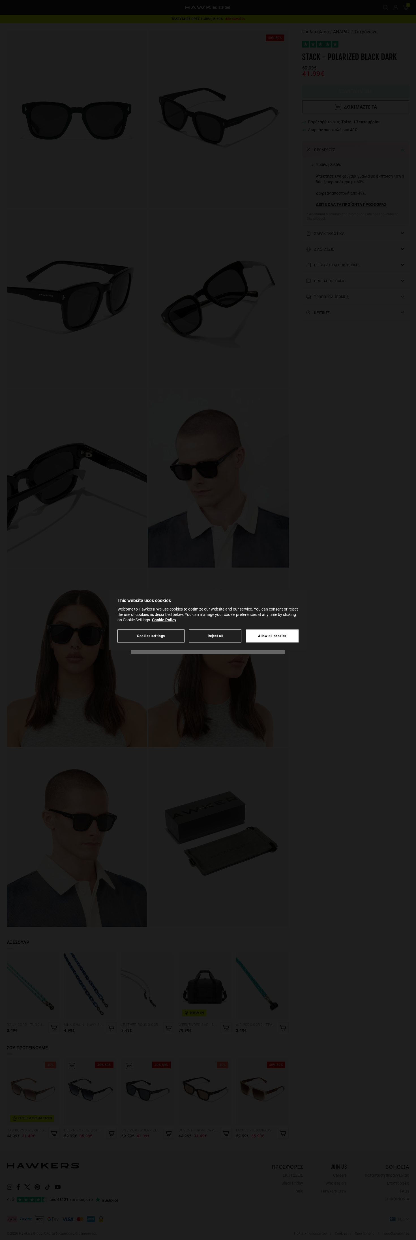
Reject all (215, 636)
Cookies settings (151, 636)
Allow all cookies (272, 636)
